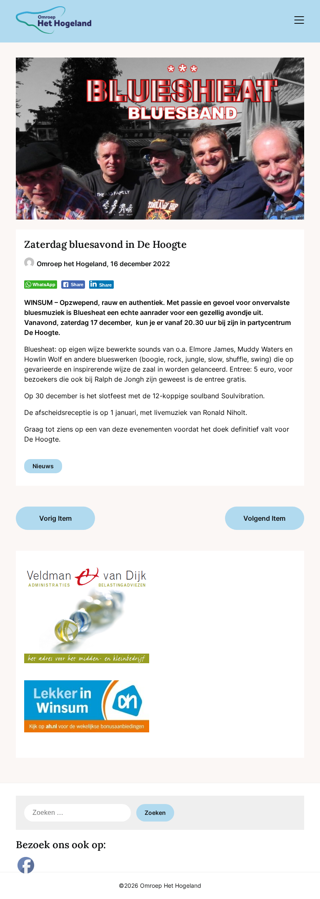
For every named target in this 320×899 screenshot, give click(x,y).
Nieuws (43, 465)
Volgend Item (264, 518)
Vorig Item (55, 518)
